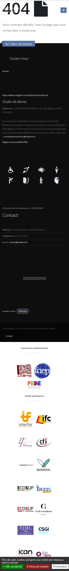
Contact (9, 336)
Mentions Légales (48, 328)
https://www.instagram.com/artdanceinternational (25, 95)
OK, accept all (13, 566)
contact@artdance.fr (18, 242)
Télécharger (23, 311)
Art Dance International (19, 44)
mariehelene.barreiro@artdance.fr (19, 136)
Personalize (60, 566)
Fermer (5, 71)
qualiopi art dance (8, 311)
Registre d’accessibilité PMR (15, 142)
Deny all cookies (38, 566)
